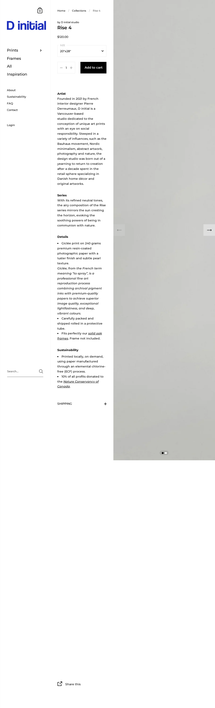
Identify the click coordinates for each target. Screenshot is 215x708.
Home (61, 10)
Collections (79, 10)
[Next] (209, 230)
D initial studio (70, 22)
